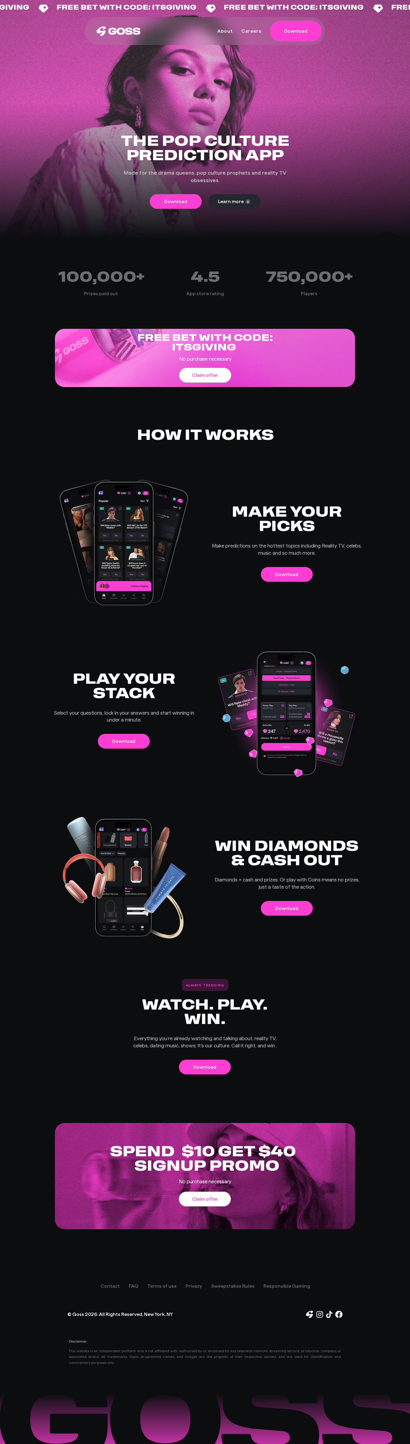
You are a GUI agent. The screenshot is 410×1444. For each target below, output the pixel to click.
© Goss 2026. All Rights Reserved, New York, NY (120, 1314)
